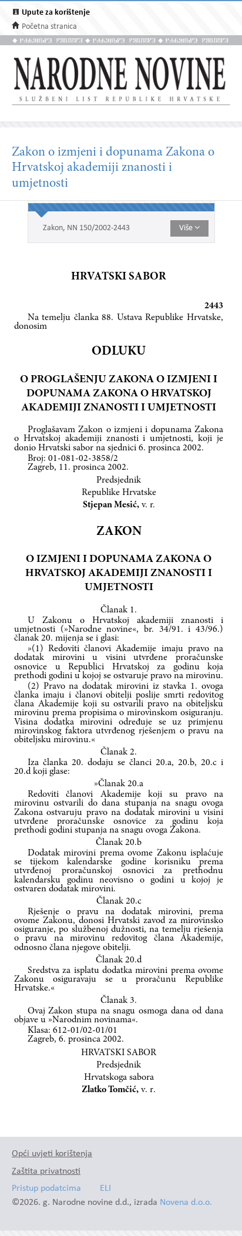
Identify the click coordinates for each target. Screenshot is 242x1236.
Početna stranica (49, 26)
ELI (105, 1189)
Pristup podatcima (46, 1189)
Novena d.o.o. (186, 1203)
